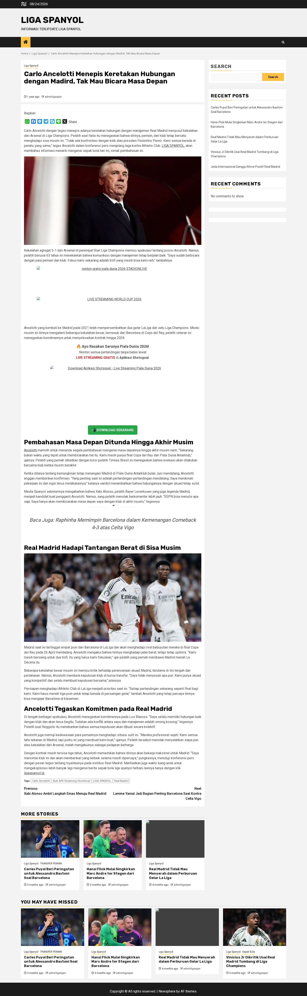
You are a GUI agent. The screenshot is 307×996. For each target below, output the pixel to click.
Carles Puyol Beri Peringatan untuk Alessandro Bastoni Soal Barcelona (49, 873)
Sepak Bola (248, 951)
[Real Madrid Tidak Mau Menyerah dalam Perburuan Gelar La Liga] (175, 839)
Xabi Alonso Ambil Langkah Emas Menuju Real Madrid (65, 791)
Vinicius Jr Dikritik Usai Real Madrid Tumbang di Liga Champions (250, 961)
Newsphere (167, 991)
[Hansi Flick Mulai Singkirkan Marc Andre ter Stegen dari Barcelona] (113, 839)
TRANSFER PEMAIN (51, 863)
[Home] (25, 42)
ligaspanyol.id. (34, 773)
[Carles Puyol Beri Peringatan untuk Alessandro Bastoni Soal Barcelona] (50, 839)
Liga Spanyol (31, 65)
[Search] (283, 42)
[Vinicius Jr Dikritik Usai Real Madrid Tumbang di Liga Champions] (254, 927)
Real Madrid (121, 780)
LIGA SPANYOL (52, 20)
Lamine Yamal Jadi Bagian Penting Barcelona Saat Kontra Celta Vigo (157, 794)
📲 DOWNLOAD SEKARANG (113, 430)
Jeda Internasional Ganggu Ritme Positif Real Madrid (245, 166)
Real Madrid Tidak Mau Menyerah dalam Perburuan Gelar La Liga (173, 873)
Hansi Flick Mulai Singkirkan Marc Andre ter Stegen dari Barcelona (111, 873)
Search (221, 66)
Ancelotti (30, 450)
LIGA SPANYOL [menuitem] (173, 146)
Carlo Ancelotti (41, 780)
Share (73, 122)
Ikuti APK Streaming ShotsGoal (71, 780)
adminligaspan (53, 96)
